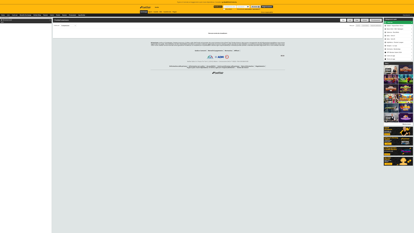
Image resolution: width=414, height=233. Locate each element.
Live (8, 15)
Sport (150, 12)
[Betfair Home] (145, 7)
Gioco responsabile (267, 12)
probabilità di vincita (229, 2)
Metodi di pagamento (215, 51)
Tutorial (45, 15)
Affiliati (236, 51)
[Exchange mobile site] (218, 7)
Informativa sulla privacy (178, 66)
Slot (160, 12)
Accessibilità (211, 66)
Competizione (65, 25)
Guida (157, 7)
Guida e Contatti (200, 51)
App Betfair (81, 15)
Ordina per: (57, 25)
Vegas (174, 12)
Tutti (343, 20)
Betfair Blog (37, 15)
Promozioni (72, 15)
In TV (358, 25)
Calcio (52, 15)
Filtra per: (352, 25)
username (248, 9)
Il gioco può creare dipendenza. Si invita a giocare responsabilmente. (211, 67)
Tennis (58, 15)
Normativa (228, 51)
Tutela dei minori (243, 67)
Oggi (356, 20)
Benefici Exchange (25, 15)
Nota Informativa (247, 66)
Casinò (156, 12)
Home (3, 15)
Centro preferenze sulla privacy (228, 66)
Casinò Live (167, 12)
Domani (365, 20)
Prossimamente (375, 20)
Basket (64, 15)
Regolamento (260, 66)
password (256, 9)
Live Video (365, 25)
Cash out (14, 15)
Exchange (144, 12)
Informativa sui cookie (197, 66)
